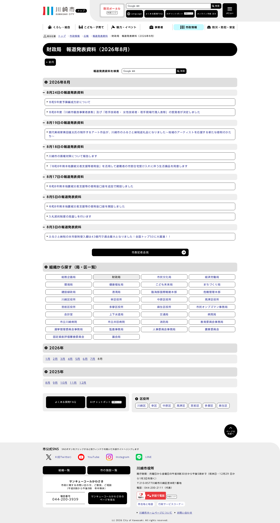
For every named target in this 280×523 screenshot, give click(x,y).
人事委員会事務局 (164, 329)
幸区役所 (116, 299)
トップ (62, 36)
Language (136, 14)
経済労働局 (212, 277)
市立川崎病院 (68, 322)
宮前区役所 (69, 307)
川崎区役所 (69, 299)
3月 (62, 359)
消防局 (164, 322)
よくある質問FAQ (65, 402)
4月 (70, 359)
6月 (85, 359)
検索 (217, 6)
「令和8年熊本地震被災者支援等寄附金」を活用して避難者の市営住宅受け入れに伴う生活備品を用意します (118, 166)
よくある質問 (154, 14)
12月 (82, 382)
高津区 (181, 405)
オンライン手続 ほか (206, 14)
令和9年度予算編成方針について (70, 102)
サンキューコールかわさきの (107, 498)
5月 (77, 359)
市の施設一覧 (108, 470)
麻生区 (223, 405)
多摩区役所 (116, 307)
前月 (51, 62)
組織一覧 (64, 470)
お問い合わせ (184, 512)
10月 (63, 382)
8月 (47, 382)
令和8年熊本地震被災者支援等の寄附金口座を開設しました (87, 206)
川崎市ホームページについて (155, 512)
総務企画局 (69, 277)
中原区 (167, 405)
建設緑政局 (69, 292)
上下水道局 (116, 314)
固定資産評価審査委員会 (68, 337)
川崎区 (141, 405)
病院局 (212, 314)
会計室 (68, 314)
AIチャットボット (179, 13)
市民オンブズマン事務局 (212, 307)
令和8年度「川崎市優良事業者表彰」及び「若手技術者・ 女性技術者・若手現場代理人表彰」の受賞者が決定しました (124, 112)
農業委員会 (212, 329)
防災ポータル (112, 10)
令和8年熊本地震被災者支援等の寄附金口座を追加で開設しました (91, 186)
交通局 (164, 314)
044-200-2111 (153, 487)
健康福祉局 (116, 284)
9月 (55, 382)
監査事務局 (116, 329)
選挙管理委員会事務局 (68, 329)
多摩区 (209, 405)
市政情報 (75, 36)
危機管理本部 (212, 292)
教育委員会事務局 (212, 322)
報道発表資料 (100, 36)
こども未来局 (164, 284)
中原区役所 (164, 299)
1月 (47, 359)
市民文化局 (164, 277)
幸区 (154, 405)
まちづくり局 (212, 284)
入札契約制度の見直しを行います (70, 216)
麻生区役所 (164, 307)
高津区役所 (212, 299)
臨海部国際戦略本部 (164, 292)
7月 (92, 359)
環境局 (68, 284)
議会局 (116, 337)
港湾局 (116, 292)
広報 (86, 36)
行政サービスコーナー (171, 504)
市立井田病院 (116, 322)
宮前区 (195, 405)
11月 (73, 382)
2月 (55, 359)
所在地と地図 (145, 504)
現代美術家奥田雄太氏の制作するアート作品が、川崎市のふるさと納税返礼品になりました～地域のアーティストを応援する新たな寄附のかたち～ (140, 134)
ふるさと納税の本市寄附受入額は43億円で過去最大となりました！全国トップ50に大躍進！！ (110, 236)
